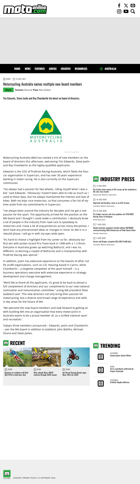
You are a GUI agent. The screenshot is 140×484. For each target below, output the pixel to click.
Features (40, 68)
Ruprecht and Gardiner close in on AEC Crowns (111, 202)
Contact (17, 478)
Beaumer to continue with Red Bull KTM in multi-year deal (16, 373)
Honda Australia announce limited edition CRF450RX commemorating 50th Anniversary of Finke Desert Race (114, 229)
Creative (66, 68)
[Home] (25, 9)
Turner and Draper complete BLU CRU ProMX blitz (112, 241)
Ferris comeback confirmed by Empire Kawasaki (121, 369)
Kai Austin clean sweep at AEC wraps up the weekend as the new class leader (115, 190)
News (27, 68)
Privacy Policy (30, 478)
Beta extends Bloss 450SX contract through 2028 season (45, 373)
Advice (53, 68)
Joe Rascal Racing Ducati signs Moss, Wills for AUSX (74, 373)
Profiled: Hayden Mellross (119, 382)
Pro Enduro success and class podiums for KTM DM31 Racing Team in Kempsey (113, 215)
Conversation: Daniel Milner (120, 355)
